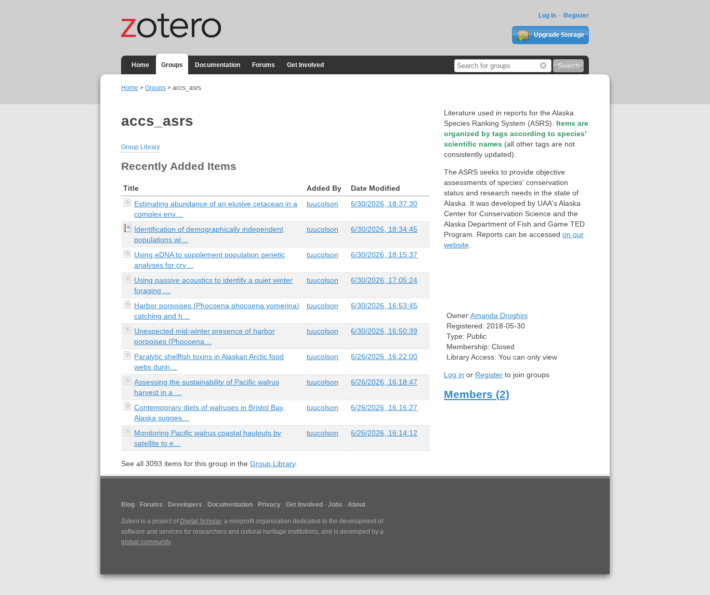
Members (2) (476, 394)
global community (145, 542)
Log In (547, 15)
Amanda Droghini (499, 315)
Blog (128, 504)
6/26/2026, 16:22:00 (384, 356)
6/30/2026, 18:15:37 (384, 254)
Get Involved (305, 65)
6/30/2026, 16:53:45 (384, 305)
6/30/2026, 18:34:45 (384, 229)
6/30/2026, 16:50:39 (384, 331)
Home (140, 65)
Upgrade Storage (558, 34)
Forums (263, 65)
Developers (185, 504)
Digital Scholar (200, 521)
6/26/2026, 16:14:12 (384, 433)
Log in (454, 375)
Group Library (140, 147)
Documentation (217, 65)
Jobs (335, 504)
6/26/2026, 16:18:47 (384, 382)
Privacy (269, 504)
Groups (172, 65)
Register (576, 15)
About (356, 504)
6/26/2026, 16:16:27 (384, 407)
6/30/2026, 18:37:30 (384, 204)
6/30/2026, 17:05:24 (384, 280)
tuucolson (322, 204)
